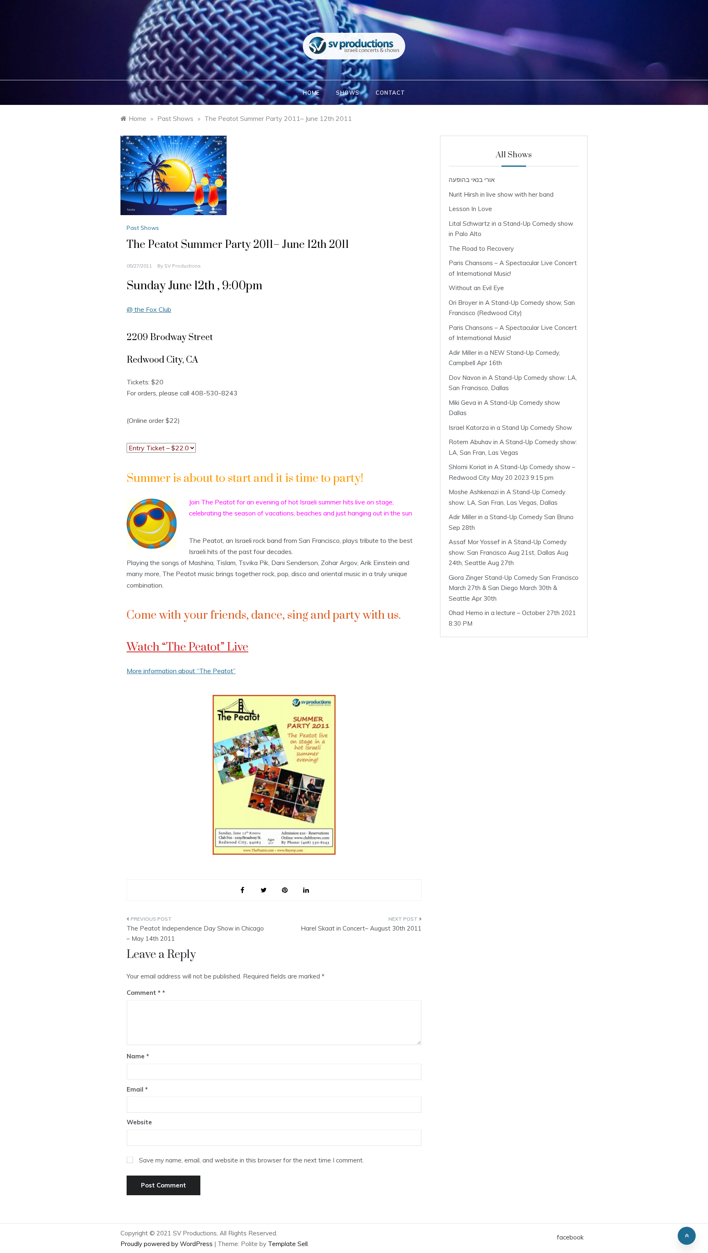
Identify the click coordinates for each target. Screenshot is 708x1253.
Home (311, 92)
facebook (570, 1237)
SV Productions (182, 266)
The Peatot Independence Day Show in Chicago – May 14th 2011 (195, 933)
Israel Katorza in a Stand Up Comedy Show (510, 427)
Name (138, 1056)
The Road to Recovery (481, 248)
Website (139, 1122)
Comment (144, 992)
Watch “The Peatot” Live (187, 647)
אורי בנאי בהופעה (472, 180)
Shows (347, 92)
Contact (390, 92)
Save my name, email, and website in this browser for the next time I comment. (251, 1160)
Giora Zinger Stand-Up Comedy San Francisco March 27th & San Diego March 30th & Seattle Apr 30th (514, 588)
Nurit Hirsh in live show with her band (501, 194)
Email (137, 1089)
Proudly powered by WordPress (167, 1244)
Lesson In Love (470, 209)
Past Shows (143, 228)
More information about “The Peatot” (181, 671)
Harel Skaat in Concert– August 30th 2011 (361, 928)
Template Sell (288, 1244)
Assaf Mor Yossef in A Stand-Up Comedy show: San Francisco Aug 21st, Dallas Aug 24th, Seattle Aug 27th (508, 552)
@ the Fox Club (149, 309)
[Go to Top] (687, 1236)
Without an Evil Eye (476, 288)
